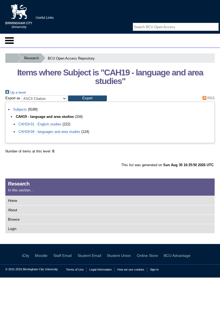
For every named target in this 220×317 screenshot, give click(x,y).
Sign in (154, 269)
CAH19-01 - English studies (40, 124)
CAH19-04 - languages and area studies (49, 132)
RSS (210, 98)
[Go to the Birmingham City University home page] (18, 16)
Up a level (17, 92)
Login (12, 229)
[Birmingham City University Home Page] (11, 58)
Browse (14, 219)
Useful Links (45, 17)
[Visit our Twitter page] (209, 22)
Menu (9, 40)
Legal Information (100, 269)
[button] (87, 98)
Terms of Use (75, 269)
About (12, 210)
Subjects (20, 109)
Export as (12, 98)
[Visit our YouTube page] (216, 22)
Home (12, 201)
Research (31, 58)
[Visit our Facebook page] (203, 22)
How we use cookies (130, 269)
